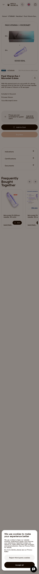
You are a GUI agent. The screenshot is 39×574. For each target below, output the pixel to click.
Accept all (19, 565)
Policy (6, 551)
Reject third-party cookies (19, 558)
